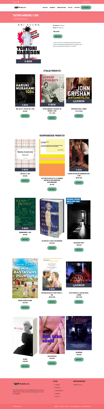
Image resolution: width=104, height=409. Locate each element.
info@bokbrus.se (86, 2)
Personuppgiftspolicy (75, 406)
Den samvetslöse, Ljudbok (79, 109)
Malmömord (79, 352)
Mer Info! (57, 36)
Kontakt (62, 406)
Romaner (62, 25)
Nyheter (77, 7)
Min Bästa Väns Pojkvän (25, 300)
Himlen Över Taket (79, 243)
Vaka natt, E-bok (25, 173)
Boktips (45, 7)
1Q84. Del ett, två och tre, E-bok (25, 109)
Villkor (66, 406)
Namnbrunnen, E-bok (25, 232)
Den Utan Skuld (52, 356)
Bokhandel (86, 7)
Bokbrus (52, 7)
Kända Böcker (61, 7)
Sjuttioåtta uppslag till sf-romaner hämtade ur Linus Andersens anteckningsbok (52, 180)
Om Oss (70, 7)
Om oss (58, 396)
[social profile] (18, 2)
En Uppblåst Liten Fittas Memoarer (52, 241)
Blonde (25, 359)
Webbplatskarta (86, 406)
